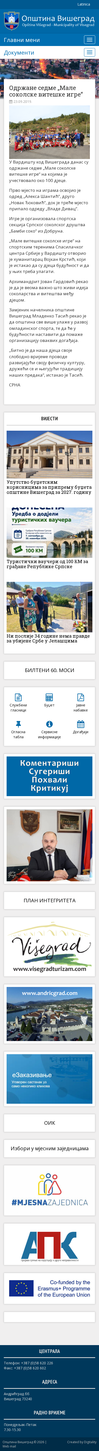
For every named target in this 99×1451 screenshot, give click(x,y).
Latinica (83, 4)
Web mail (9, 1446)
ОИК (49, 1122)
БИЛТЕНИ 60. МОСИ (49, 670)
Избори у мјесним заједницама (50, 1148)
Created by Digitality (81, 1442)
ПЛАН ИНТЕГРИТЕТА (50, 900)
